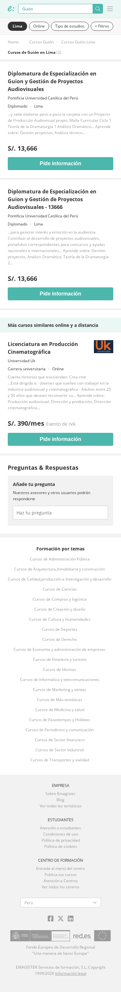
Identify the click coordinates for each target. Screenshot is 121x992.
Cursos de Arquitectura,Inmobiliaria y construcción (59, 569)
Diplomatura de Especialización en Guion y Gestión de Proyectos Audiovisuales (52, 81)
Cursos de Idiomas (59, 669)
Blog (60, 799)
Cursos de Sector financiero (60, 740)
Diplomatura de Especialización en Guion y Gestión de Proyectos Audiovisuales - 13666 (52, 199)
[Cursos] (11, 8)
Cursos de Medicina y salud (59, 709)
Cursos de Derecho (59, 639)
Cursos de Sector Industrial (59, 750)
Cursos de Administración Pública (60, 559)
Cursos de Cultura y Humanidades (59, 619)
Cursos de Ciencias (60, 589)
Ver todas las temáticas (61, 806)
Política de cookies (60, 846)
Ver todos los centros (60, 887)
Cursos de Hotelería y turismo (59, 659)
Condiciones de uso (60, 834)
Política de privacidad (61, 840)
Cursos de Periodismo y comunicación (59, 729)
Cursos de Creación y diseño (59, 609)
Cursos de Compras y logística (60, 599)
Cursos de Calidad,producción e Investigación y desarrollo (59, 579)
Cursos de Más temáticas (59, 699)
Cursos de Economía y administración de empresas (60, 649)
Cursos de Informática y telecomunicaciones (59, 679)
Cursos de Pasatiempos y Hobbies (59, 719)
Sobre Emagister (60, 793)
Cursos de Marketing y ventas (59, 689)
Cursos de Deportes (59, 629)
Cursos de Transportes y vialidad (59, 760)
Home (13, 42)
